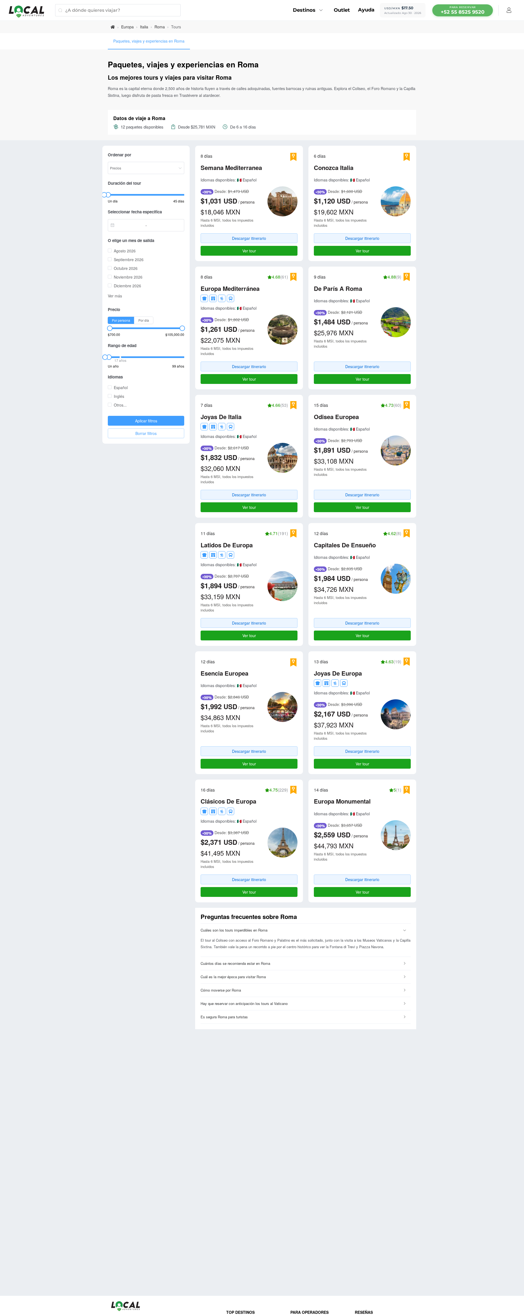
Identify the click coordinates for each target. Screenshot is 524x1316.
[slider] (104, 195)
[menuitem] (309, 10)
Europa (127, 26)
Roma (159, 26)
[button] (306, 930)
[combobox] (128, 225)
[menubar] (462, 10)
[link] (113, 27)
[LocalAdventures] (29, 11)
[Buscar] (60, 10)
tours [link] (176, 27)
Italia (144, 26)
